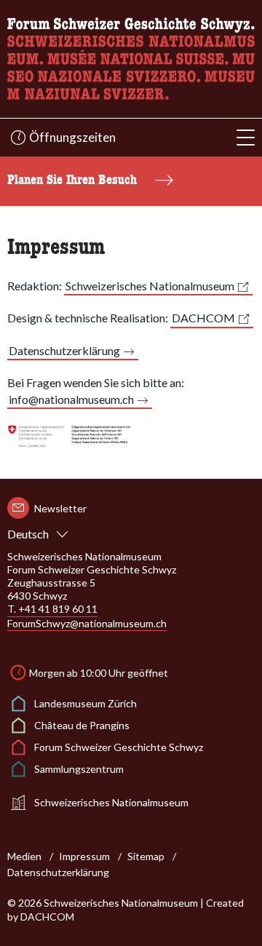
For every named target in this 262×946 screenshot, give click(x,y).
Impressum (84, 856)
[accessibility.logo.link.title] (131, 57)
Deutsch (28, 534)
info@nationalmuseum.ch (71, 399)
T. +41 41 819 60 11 (52, 609)
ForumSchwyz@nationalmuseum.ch (87, 623)
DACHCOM (203, 318)
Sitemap (145, 856)
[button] (246, 138)
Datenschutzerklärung (64, 350)
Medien (24, 856)
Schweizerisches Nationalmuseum (150, 286)
